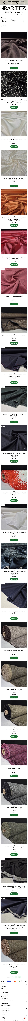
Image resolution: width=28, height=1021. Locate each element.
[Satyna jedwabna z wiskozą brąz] (14, 45)
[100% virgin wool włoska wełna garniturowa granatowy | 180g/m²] (14, 360)
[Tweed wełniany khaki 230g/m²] (14, 674)
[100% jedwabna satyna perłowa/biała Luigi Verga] (14, 124)
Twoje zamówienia (5, 995)
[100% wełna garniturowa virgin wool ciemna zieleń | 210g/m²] (14, 399)
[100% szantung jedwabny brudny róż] (14, 281)
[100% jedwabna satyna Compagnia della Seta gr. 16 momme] (14, 84)
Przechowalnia (4, 998)
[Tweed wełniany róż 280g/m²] (14, 753)
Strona (8, 977)
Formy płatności (4, 1003)
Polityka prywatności (5, 1010)
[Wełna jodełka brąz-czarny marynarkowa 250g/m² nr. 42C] (14, 949)
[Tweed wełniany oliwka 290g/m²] (14, 713)
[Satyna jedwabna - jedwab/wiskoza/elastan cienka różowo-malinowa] (14, 242)
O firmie (3, 1017)
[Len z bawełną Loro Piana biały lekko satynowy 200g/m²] (14, 517)
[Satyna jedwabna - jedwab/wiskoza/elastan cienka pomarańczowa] (14, 202)
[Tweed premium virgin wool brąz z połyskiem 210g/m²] (14, 320)
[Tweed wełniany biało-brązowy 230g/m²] (14, 635)
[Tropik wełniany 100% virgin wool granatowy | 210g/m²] (14, 596)
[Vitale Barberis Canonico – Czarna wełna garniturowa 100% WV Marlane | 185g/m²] (14, 871)
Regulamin (3, 986)
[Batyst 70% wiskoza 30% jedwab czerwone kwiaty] (14, 478)
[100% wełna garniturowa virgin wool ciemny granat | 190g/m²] (14, 438)
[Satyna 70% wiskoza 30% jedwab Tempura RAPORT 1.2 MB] (14, 556)
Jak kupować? (4, 1012)
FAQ (2, 988)
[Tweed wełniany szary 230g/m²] (14, 792)
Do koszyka (14, 68)
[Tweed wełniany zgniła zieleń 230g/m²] (14, 831)
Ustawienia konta (5, 996)
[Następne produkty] (16, 977)
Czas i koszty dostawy (6, 1005)
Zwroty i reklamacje (5, 989)
